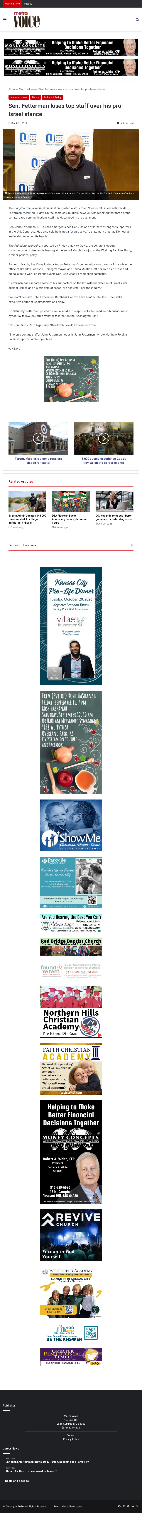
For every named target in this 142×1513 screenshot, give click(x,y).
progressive (78, 231)
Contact (71, 1435)
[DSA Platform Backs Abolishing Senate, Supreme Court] (71, 501)
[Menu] (4, 21)
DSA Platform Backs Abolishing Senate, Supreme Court (69, 519)
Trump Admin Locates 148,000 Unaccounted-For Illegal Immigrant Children (27, 519)
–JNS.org (15, 348)
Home (14, 89)
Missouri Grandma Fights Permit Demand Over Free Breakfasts (60, 3)
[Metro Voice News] (26, 19)
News (35, 97)
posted (65, 208)
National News (28, 89)
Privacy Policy (71, 1439)
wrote (97, 297)
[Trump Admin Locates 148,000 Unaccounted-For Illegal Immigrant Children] (27, 501)
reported (48, 245)
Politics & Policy (52, 97)
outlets (91, 213)
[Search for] (137, 21)
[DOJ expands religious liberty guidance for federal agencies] (114, 501)
